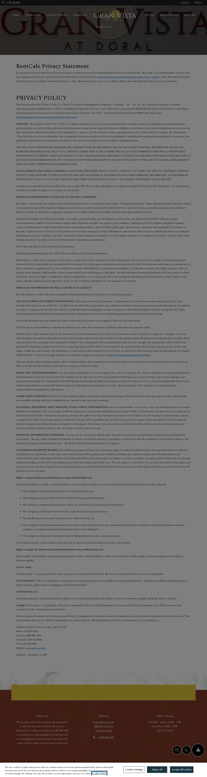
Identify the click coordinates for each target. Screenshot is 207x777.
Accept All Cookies (181, 769)
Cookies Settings (133, 769)
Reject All (157, 769)
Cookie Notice (99, 773)
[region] (103, 770)
